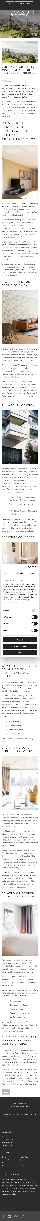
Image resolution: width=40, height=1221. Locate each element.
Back (6, 1092)
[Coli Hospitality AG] (20, 15)
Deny (20, 652)
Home (4, 1157)
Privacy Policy (30, 1114)
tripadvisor (16, 1216)
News (3, 1163)
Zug (27, 203)
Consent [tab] (7, 573)
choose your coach (29, 1072)
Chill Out (20, 982)
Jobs (21, 1163)
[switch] (34, 617)
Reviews (4, 1166)
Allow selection (20, 646)
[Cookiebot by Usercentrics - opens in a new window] (28, 567)
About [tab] (32, 573)
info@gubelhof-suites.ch (21, 1106)
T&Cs (20, 1119)
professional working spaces (26, 365)
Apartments (6, 1160)
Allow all (20, 640)
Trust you (22, 1216)
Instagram (10, 1216)
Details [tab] (20, 573)
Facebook (4, 1216)
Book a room (24, 3)
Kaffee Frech (24, 1157)
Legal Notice (17, 1114)
